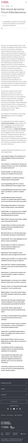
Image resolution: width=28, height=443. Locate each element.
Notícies (7, 6)
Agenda (2, 6)
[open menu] (26, 2)
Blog (12, 6)
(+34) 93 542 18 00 (14, 405)
